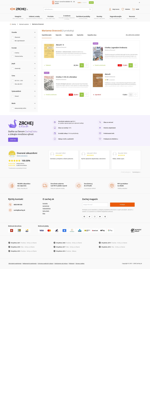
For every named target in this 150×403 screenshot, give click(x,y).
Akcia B (107, 74)
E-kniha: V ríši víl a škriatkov (66, 77)
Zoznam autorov (24, 24)
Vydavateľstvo (47, 208)
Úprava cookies (80, 263)
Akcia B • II (60, 45)
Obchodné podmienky (15, 263)
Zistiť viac (13, 140)
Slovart (17, 96)
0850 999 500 (18, 205)
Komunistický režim (20, 108)
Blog (44, 213)
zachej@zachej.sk (19, 210)
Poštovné (71, 263)
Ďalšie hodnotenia (22, 155)
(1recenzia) (112, 79)
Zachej (14, 24)
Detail (91, 2)
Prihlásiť (122, 204)
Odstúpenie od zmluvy (61, 263)
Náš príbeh (46, 211)
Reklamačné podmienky (30, 263)
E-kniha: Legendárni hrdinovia (116, 48)
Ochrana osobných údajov (45, 263)
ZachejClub (46, 206)
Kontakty (45, 203)
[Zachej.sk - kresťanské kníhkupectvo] (19, 9)
